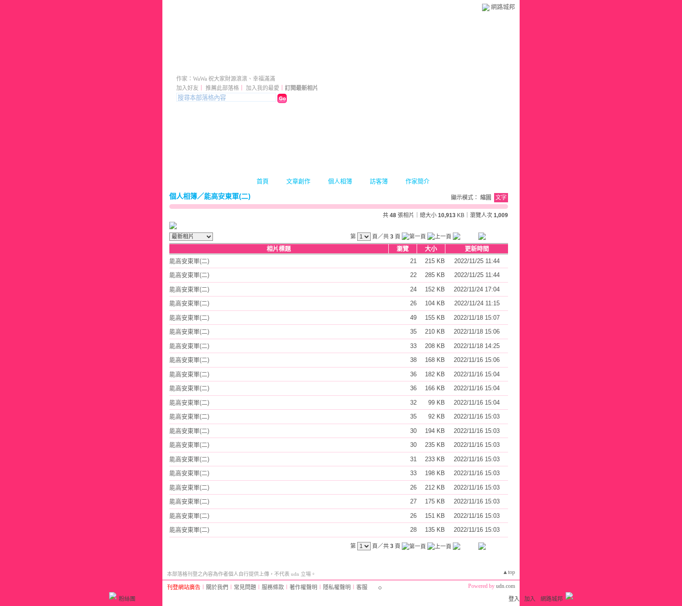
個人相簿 (340, 181)
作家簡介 (417, 181)
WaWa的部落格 (220, 66)
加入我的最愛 (262, 88)
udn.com (505, 586)
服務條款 (273, 587)
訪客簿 (379, 181)
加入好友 (187, 88)
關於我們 (217, 587)
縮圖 (485, 197)
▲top (508, 572)
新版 (298, 66)
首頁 (263, 181)
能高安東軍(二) (227, 196)
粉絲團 (127, 599)
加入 (529, 599)
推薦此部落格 (222, 88)
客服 (361, 587)
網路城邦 (503, 6)
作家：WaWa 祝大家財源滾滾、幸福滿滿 (225, 79)
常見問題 (245, 587)
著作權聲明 (303, 587)
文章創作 (298, 181)
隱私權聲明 (337, 587)
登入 (514, 599)
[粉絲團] (112, 596)
